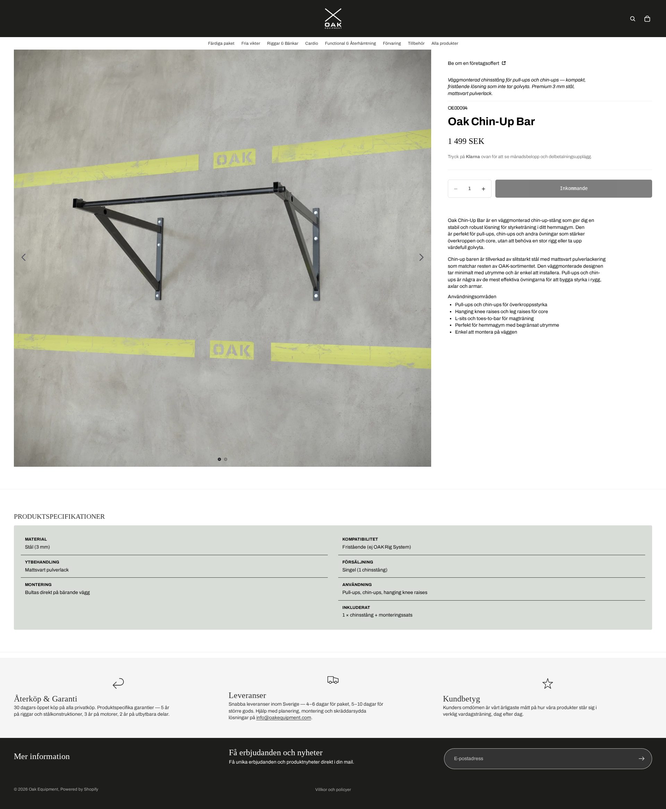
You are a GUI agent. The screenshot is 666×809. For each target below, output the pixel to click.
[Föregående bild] (21, 258)
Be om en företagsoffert (474, 63)
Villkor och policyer (333, 789)
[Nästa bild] (423, 258)
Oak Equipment (43, 789)
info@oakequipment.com (283, 717)
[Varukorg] (647, 18)
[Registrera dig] (641, 758)
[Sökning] (632, 18)
